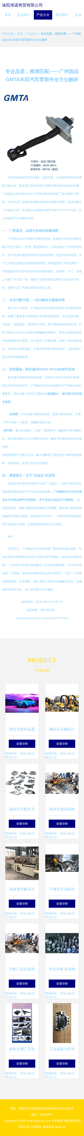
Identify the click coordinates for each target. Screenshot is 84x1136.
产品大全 (43, 15)
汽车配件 (57, 1120)
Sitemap (60, 1126)
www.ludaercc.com (39, 1120)
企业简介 (23, 15)
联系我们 (62, 15)
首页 (8, 15)
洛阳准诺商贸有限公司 (22, 5)
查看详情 (22, 743)
